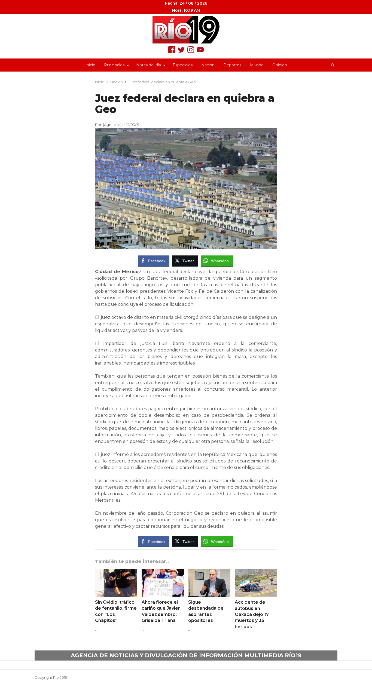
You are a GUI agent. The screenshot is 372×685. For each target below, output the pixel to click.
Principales (114, 65)
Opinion (279, 65)
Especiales (183, 65)
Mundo (257, 65)
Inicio (90, 65)
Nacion (208, 65)
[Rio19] (186, 30)
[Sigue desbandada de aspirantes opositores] (209, 572)
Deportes (232, 65)
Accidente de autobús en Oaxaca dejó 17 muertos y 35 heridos (252, 614)
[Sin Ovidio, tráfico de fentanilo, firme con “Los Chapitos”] (116, 572)
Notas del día (148, 65)
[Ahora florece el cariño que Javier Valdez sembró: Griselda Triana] (163, 572)
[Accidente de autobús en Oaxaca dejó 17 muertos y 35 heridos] (256, 572)
